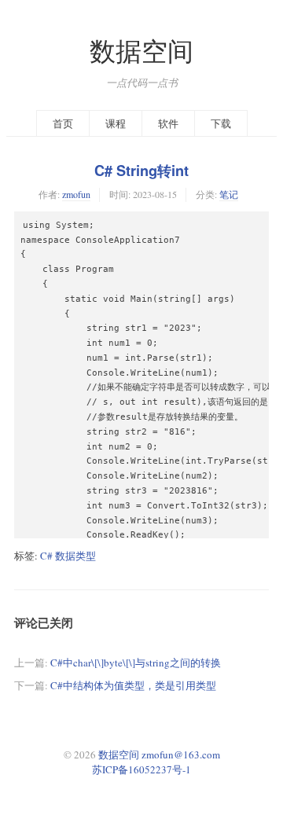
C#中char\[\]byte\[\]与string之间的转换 (135, 662)
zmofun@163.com (181, 754)
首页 (63, 123)
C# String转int (141, 170)
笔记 (228, 194)
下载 (221, 123)
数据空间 (141, 51)
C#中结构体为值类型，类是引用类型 (133, 685)
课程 (115, 123)
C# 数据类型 (68, 556)
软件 (168, 123)
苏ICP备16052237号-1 (141, 769)
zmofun (76, 194)
